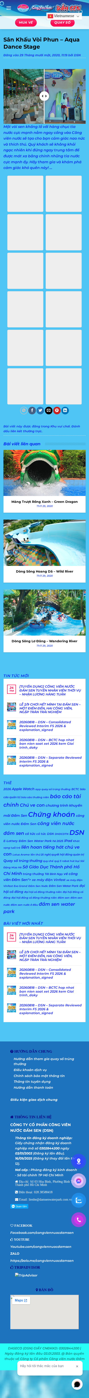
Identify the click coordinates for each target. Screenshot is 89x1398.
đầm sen (64, 897)
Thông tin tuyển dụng (32, 1082)
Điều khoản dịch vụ (30, 1070)
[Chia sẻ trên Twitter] (40, 410)
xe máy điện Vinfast (48, 880)
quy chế (48, 861)
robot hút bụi (70, 861)
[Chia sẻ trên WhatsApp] (24, 410)
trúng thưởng (33, 874)
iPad (68, 841)
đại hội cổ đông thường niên (43, 892)
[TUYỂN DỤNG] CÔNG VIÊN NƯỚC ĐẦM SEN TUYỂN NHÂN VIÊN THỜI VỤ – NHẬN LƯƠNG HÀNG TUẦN (50, 690)
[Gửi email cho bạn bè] (48, 410)
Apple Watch (23, 789)
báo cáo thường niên (35, 797)
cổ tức (30, 834)
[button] (8, 8)
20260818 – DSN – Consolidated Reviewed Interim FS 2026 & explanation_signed (45, 726)
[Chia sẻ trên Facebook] (32, 410)
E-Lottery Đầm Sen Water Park (27, 841)
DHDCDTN (61, 834)
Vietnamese (63, 16)
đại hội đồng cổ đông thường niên (34, 897)
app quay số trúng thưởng (53, 789)
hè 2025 (57, 841)
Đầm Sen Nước (38, 886)
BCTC (75, 789)
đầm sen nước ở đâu (24, 904)
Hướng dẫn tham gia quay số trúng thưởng (44, 1061)
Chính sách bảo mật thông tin (39, 1076)
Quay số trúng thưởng (22, 861)
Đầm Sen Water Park (64, 886)
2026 (7, 789)
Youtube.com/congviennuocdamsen (40, 1247)
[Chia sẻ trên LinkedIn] (65, 410)
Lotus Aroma (21, 854)
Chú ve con (32, 805)
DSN (77, 55)
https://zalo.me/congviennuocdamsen (42, 1261)
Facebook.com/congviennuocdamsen (42, 1233)
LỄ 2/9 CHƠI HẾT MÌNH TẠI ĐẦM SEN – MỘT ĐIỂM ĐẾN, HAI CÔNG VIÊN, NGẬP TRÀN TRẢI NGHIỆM (50, 708)
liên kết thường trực (26, 431)
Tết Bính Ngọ (54, 874)
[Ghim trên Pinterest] (57, 410)
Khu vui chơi (60, 426)
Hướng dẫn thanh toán (33, 1087)
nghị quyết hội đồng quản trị (64, 854)
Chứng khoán (51, 814)
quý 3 (57, 861)
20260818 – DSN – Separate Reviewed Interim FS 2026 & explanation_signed (50, 761)
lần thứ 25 (37, 854)
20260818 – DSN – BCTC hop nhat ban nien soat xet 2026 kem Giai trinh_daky (46, 744)
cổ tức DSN (45, 834)
